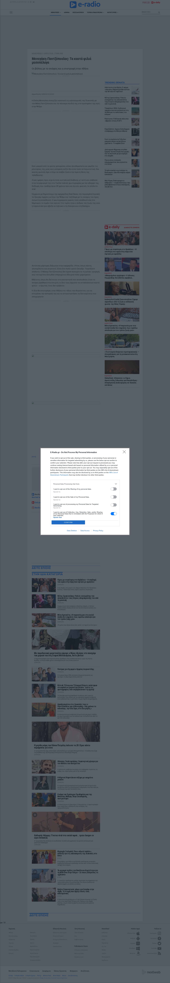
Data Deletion (72, 531)
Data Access (85, 531)
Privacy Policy (98, 531)
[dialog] (85, 491)
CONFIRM (68, 522)
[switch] (114, 489)
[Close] (125, 452)
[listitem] (85, 484)
